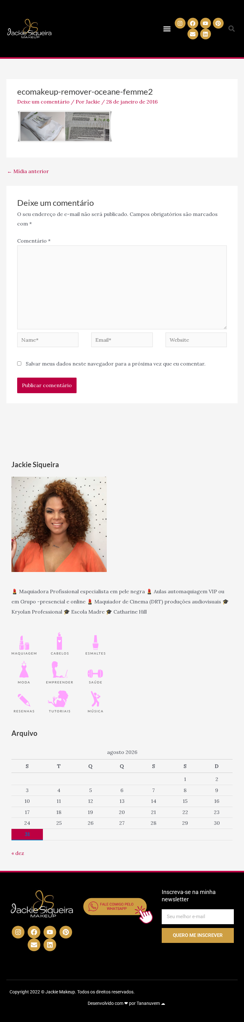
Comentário (34, 241)
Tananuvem (148, 1003)
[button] (167, 29)
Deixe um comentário (43, 101)
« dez (17, 853)
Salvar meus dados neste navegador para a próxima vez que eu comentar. (116, 363)
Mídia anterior (28, 171)
